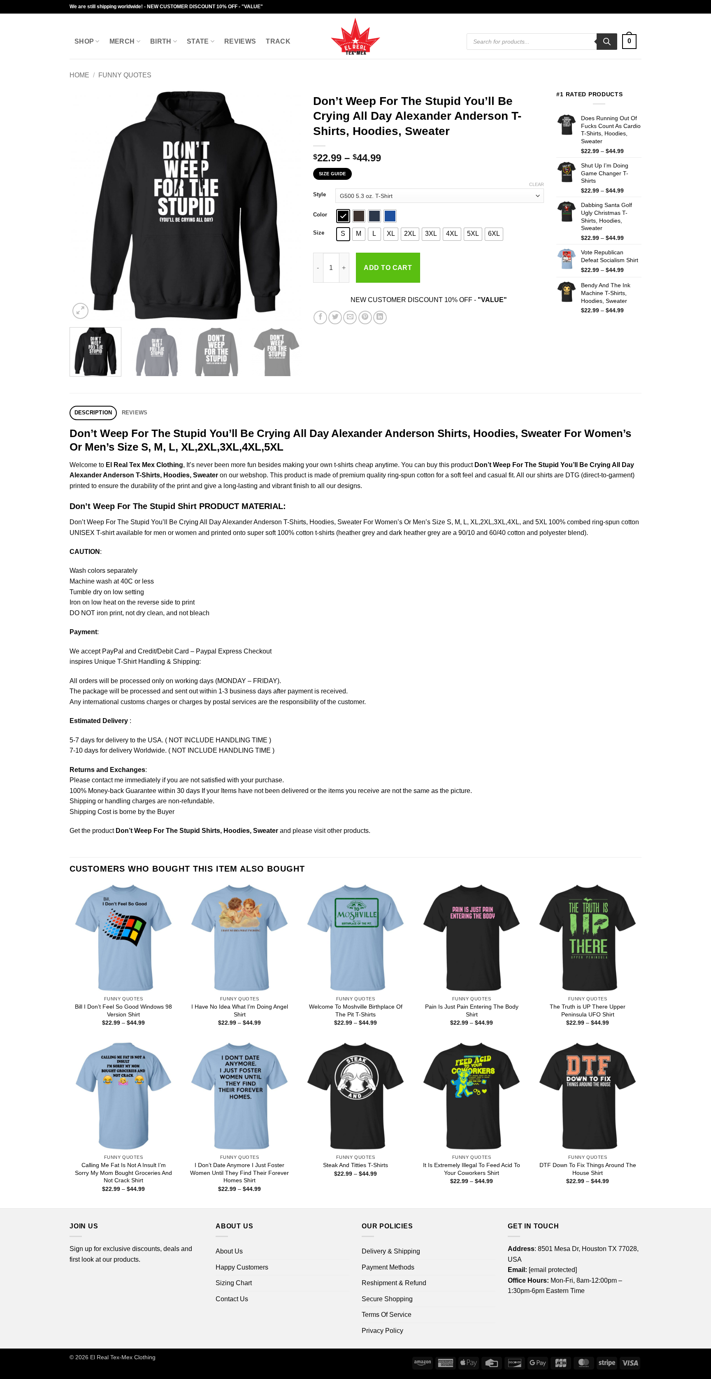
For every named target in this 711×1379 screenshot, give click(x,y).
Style (319, 195)
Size (318, 233)
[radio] (343, 216)
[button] (629, 42)
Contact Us (232, 1298)
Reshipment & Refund (394, 1282)
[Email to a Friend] (350, 317)
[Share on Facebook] (320, 317)
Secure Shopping (387, 1298)
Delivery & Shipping (391, 1251)
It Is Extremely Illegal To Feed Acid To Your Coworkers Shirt (471, 1169)
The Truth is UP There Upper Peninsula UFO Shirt (587, 1010)
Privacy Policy (382, 1330)
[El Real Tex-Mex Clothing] (355, 36)
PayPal (112, 651)
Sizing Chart (234, 1282)
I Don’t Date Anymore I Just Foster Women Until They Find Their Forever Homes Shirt (239, 1173)
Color (320, 215)
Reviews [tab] (135, 412)
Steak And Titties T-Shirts (355, 1165)
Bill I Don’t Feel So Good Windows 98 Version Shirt (123, 1010)
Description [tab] (93, 412)
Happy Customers (242, 1267)
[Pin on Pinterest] (365, 317)
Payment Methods (388, 1267)
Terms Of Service (386, 1314)
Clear (536, 184)
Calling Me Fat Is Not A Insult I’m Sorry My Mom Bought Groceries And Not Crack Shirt (123, 1173)
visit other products (341, 830)
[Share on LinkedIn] (380, 317)
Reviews (240, 41)
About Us (229, 1251)
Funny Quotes (124, 75)
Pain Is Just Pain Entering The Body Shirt (471, 1010)
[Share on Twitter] (335, 317)
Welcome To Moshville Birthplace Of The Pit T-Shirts (355, 1010)
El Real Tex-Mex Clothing (123, 1357)
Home (79, 75)
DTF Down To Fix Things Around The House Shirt (587, 1169)
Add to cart (388, 267)
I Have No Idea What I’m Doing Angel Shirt (239, 1010)
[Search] (607, 41)
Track (278, 41)
